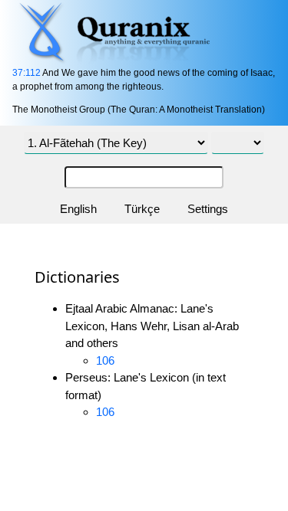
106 (105, 360)
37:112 (26, 72)
